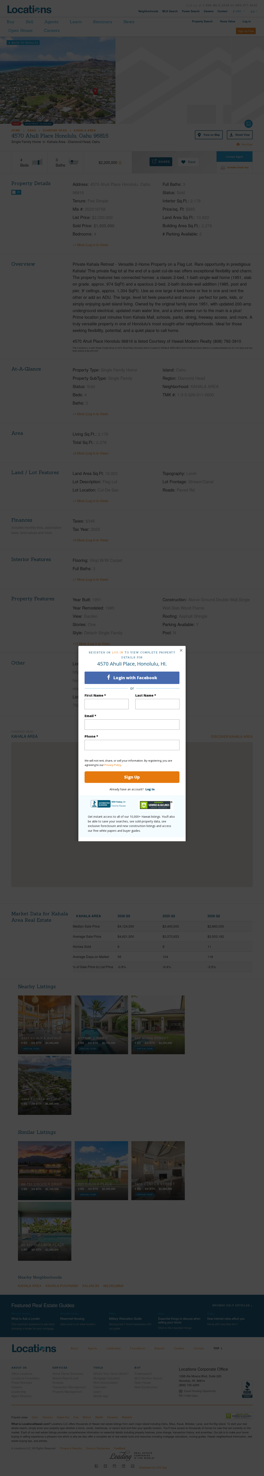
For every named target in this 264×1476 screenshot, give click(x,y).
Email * (90, 716)
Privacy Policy (112, 765)
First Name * (95, 695)
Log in (118, 652)
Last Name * (145, 695)
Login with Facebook (134, 677)
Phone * (91, 736)
